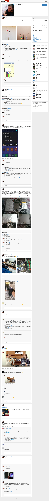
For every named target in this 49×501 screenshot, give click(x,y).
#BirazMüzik (4, 407)
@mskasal (11, 471)
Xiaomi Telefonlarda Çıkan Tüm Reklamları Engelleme (40, 65)
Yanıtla (7, 46)
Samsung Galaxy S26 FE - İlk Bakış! (41, 51)
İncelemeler (22, 1)
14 (36, 52)
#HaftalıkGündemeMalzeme (37, 33)
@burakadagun (11, 80)
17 (36, 66)
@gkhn (8, 327)
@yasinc (17, 49)
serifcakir (6, 234)
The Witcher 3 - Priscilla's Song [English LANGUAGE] (20, 409)
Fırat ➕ (5, 386)
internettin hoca (8, 246)
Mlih (6, 302)
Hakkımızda (40, 104)
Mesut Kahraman (8, 98)
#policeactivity (35, 37)
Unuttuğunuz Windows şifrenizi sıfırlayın (40, 55)
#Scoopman (35, 38)
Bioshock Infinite (38, 96)
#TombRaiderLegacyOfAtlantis (37, 39)
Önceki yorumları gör (17, 96)
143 (36, 49)
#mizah (5, 348)
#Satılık (34, 40)
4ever (5, 396)
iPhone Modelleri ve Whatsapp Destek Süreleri (41, 68)
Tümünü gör (35, 60)
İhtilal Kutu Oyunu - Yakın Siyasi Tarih (41, 70)
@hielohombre (27, 181)
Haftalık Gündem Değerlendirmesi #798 (41, 45)
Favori (5, 40)
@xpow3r (22, 239)
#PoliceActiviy (35, 35)
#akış (2, 23)
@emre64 (9, 169)
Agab (6, 112)
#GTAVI (34, 32)
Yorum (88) (45, 20)
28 (36, 95)
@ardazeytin (21, 243)
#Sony (34, 34)
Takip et (44, 4)
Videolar (14, 1)
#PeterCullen (35, 41)
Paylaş (8, 40)
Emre (6, 164)
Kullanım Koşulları (35, 105)
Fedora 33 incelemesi (39, 93)
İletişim (43, 104)
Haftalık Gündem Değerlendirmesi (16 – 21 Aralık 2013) (41, 48)
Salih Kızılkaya (9, 102)
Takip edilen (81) (44, 25)
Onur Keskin (8, 17)
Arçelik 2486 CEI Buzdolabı (40, 87)
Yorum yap (11, 40)
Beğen (3, 40)
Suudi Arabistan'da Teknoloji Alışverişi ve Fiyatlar (41, 77)
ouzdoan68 (7, 108)
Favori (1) (45, 27)
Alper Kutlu (7, 428)
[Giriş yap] (46, 1)
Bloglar (18, 1)
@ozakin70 (14, 471)
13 (36, 92)
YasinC (6, 44)
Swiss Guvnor (8, 447)
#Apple (34, 31)
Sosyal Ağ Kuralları (35, 106)
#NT (33, 36)
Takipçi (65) (45, 22)
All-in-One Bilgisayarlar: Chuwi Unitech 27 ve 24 (41, 58)
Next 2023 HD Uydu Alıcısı (39, 84)
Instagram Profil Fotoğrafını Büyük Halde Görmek (41, 74)
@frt (17, 281)
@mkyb (20, 177)
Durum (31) (45, 17)
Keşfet (11, 1)
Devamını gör (8, 432)
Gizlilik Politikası (40, 105)
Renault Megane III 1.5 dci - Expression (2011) (41, 90)
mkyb (6, 172)
